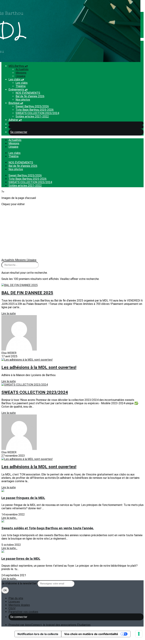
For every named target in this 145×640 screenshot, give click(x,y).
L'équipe (20, 76)
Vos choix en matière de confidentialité (91, 634)
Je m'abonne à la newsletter (19, 583)
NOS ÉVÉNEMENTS (28, 93)
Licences (14, 601)
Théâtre (21, 86)
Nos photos (23, 99)
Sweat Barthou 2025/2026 (32, 106)
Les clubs (22, 82)
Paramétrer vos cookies (23, 611)
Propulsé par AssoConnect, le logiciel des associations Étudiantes (49, 625)
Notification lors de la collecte (38, 634)
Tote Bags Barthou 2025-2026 (35, 109)
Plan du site (15, 598)
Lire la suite (8, 313)
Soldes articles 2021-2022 (32, 116)
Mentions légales (19, 605)
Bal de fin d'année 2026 (30, 96)
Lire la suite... (9, 518)
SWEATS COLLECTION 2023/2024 (37, 113)
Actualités (22, 69)
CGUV (12, 608)
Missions (21, 72)
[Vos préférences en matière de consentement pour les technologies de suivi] (138, 633)
